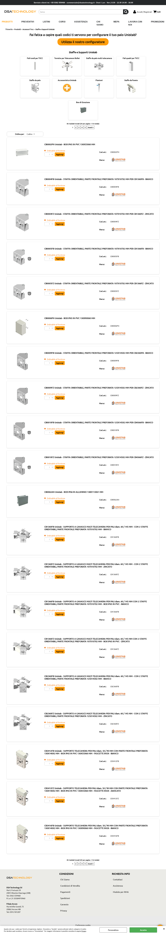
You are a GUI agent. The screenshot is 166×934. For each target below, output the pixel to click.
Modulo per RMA (121, 892)
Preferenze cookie (83, 925)
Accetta (143, 930)
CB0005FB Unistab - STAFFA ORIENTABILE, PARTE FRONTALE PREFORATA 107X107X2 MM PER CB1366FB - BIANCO (98, 248)
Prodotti (7, 22)
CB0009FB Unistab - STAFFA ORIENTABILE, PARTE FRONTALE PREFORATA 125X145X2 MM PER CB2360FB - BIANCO (98, 352)
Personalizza (113, 930)
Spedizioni (65, 898)
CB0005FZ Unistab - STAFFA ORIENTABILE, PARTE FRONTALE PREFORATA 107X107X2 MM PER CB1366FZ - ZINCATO (99, 283)
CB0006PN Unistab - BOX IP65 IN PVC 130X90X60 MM (69, 318)
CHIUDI (164, 928)
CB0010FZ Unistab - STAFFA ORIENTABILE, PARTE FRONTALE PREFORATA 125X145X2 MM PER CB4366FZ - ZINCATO (99, 457)
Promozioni (157, 22)
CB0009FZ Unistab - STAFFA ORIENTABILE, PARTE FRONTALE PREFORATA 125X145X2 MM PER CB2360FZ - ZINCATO (99, 387)
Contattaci (117, 879)
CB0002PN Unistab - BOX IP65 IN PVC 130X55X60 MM (69, 144)
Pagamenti (65, 892)
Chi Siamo (99, 23)
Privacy (83, 931)
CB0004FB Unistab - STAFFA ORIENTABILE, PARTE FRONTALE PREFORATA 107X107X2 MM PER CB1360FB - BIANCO (98, 179)
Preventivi (27, 22)
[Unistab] (118, 162)
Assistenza (81, 22)
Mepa (116, 22)
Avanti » (91, 127)
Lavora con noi (135, 23)
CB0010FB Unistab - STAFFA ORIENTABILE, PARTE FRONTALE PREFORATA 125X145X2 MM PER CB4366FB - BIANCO (98, 422)
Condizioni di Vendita (70, 885)
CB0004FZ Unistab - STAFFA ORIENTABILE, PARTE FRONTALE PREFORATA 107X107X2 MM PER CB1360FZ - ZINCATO (99, 213)
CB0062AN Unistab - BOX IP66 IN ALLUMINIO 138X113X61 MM (73, 492)
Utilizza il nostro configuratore (83, 42)
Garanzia (64, 904)
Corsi (62, 22)
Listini (46, 22)
